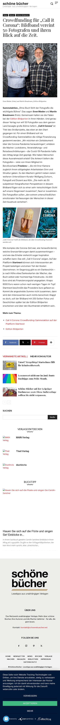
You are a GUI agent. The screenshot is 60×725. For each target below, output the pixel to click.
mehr (30, 711)
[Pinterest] (34, 646)
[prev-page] (4, 402)
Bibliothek (33, 659)
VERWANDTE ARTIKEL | (15, 356)
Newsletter (19, 656)
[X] (41, 646)
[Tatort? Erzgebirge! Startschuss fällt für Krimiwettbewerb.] (10, 365)
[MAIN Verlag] (8, 441)
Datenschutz (30, 662)
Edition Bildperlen (23, 15)
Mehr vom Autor (40, 356)
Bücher (38, 656)
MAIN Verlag (22, 437)
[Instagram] (26, 646)
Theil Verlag (22, 451)
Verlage (48, 656)
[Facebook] (18, 646)
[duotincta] (8, 468)
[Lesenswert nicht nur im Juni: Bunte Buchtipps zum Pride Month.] (10, 378)
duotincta (21, 464)
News (5, 15)
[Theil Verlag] (8, 455)
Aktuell (12, 15)
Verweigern (30, 696)
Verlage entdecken (30, 429)
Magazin (21, 659)
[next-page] (9, 402)
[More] (51, 342)
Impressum (46, 659)
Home (8, 656)
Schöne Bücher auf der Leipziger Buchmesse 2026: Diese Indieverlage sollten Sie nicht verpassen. (37, 392)
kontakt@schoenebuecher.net (34, 627)
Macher (10, 659)
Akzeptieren (30, 703)
